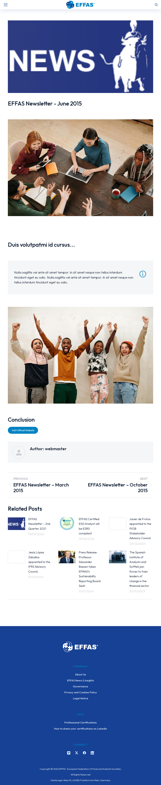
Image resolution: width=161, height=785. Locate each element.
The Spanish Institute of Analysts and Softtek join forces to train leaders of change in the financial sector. (139, 569)
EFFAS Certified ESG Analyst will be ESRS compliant (89, 526)
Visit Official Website (23, 430)
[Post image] (16, 523)
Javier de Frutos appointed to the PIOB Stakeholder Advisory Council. (140, 528)
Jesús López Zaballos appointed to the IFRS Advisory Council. (39, 561)
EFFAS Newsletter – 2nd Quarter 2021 (39, 523)
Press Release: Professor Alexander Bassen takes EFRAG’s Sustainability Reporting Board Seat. (89, 569)
